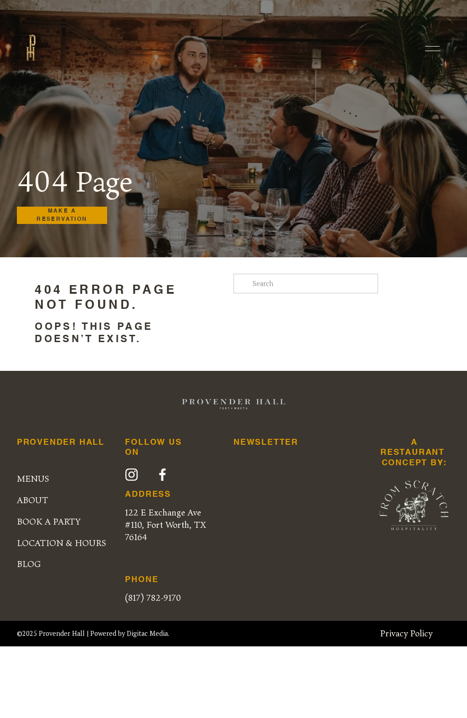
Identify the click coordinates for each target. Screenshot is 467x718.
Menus (33, 478)
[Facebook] (162, 474)
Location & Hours (61, 543)
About (32, 500)
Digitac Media (147, 633)
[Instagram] (131, 474)
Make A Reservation (61, 215)
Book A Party (49, 521)
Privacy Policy (406, 633)
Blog (29, 564)
